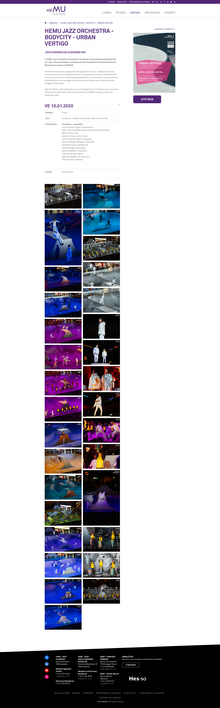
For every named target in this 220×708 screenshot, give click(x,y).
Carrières (88, 693)
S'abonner (131, 665)
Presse (76, 693)
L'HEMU (106, 12)
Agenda (135, 12)
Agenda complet (164, 29)
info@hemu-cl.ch (62, 676)
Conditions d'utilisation (151, 693)
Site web (147, 99)
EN (157, 2)
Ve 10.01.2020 (59, 105)
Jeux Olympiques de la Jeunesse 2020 (65, 52)
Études (121, 12)
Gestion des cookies (110, 697)
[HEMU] (57, 10)
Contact (170, 12)
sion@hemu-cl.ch (107, 683)
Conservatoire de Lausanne (139, 2)
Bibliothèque (122, 2)
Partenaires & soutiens (108, 693)
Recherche (152, 12)
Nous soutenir (62, 693)
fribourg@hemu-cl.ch (108, 669)
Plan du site (130, 693)
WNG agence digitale (116, 701)
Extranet (111, 2)
